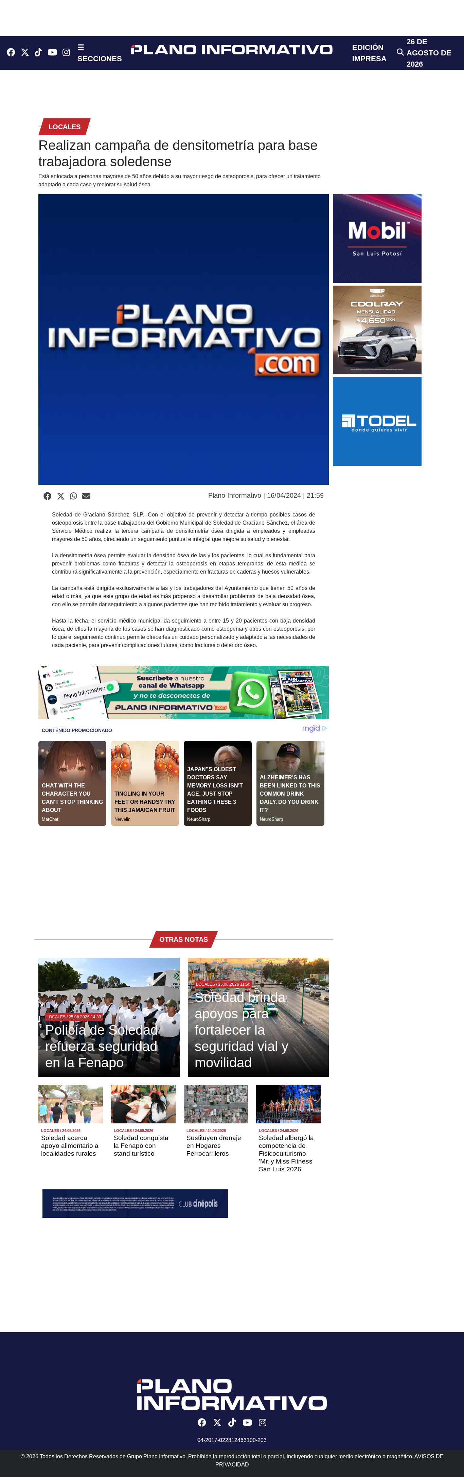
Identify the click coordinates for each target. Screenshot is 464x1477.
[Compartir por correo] (86, 496)
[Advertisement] (183, 873)
